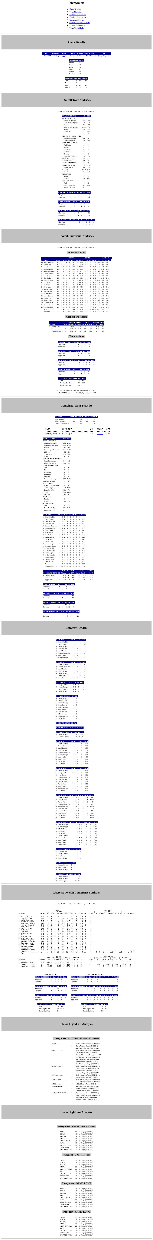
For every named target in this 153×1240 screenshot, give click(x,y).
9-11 (64, 56)
